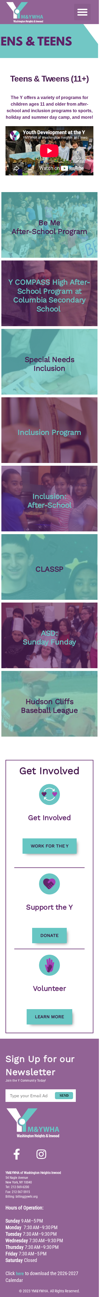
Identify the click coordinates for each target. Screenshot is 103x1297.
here (20, 1273)
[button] (82, 12)
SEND (64, 1096)
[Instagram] (41, 1154)
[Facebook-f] (16, 1154)
